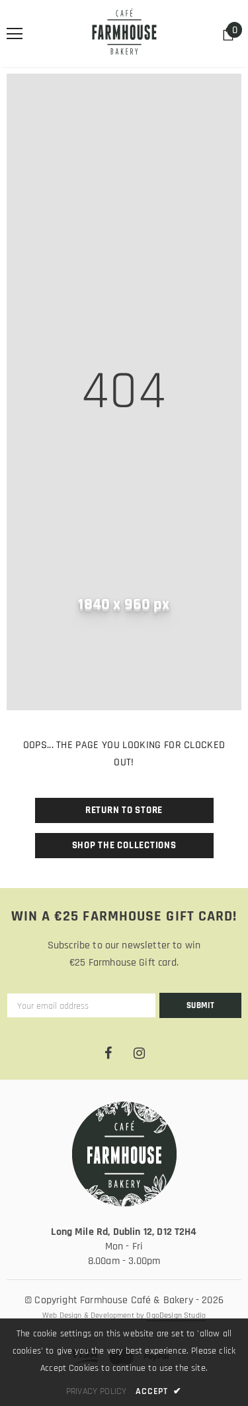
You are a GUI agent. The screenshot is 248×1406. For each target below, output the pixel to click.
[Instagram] (139, 1054)
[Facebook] (108, 1054)
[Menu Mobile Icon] (14, 34)
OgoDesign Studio (176, 1315)
